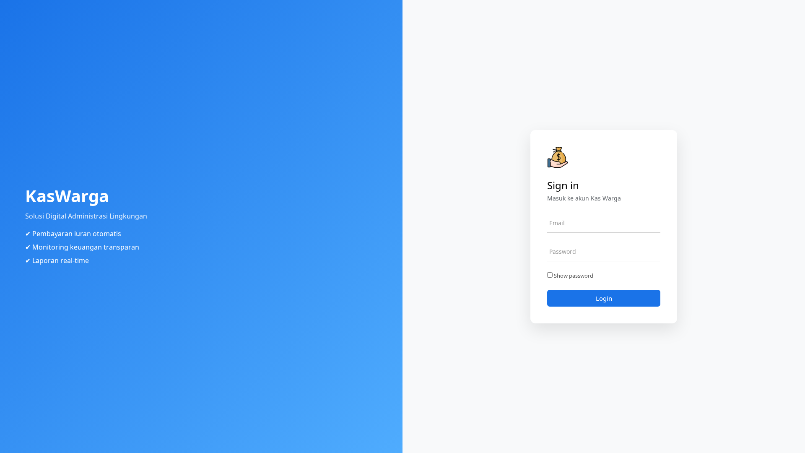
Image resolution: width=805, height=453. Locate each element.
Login (604, 298)
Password (562, 251)
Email (557, 223)
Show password (573, 275)
